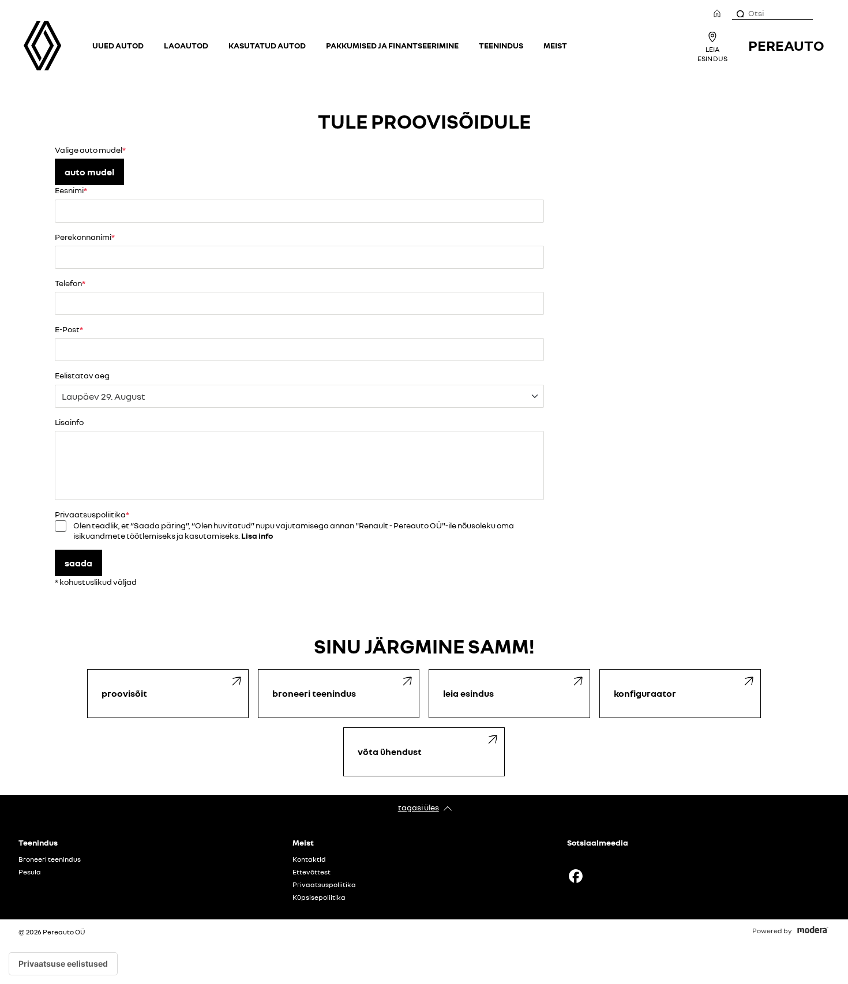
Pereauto (786, 45)
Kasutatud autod (267, 45)
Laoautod (186, 45)
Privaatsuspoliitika (324, 884)
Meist (555, 45)
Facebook (575, 876)
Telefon (68, 283)
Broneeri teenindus (49, 859)
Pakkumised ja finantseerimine (392, 45)
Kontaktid (309, 859)
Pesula (29, 872)
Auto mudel (89, 172)
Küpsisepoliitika (319, 897)
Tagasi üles (418, 807)
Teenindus (501, 45)
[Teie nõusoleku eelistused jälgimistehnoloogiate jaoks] (63, 964)
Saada (78, 563)
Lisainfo (69, 422)
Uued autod (118, 45)
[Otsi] (739, 13)
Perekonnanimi (83, 237)
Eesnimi (69, 190)
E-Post (67, 329)
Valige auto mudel (88, 150)
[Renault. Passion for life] (42, 45)
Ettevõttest (311, 872)
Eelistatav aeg (82, 375)
